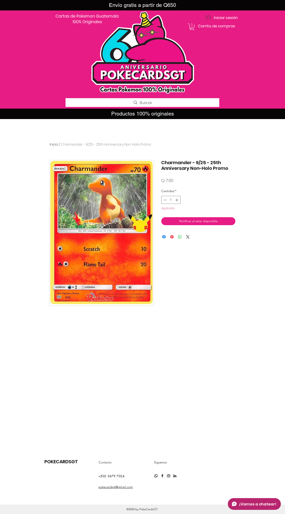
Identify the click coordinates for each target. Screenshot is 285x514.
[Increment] (177, 200)
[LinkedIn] (175, 476)
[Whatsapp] (156, 476)
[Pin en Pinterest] (171, 236)
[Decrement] (165, 200)
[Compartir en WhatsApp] (179, 236)
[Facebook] (162, 476)
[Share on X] (187, 236)
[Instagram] (168, 476)
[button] (192, 26)
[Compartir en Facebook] (163, 236)
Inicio (54, 144)
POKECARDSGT (61, 461)
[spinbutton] (171, 200)
